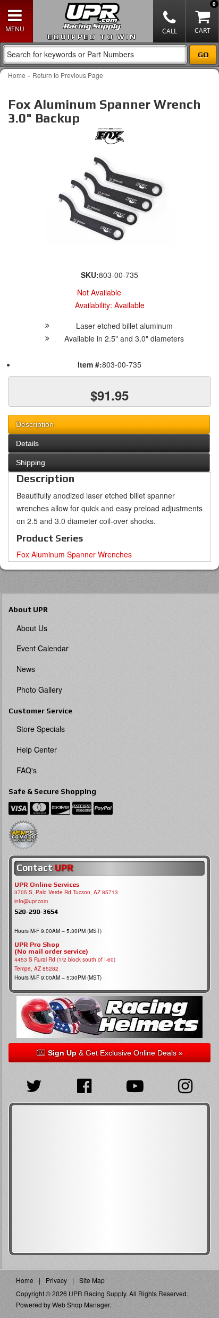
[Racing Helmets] (109, 1017)
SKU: (90, 274)
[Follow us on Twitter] (34, 1085)
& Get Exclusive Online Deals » (115, 1053)
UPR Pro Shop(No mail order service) (51, 948)
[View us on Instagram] (185, 1085)
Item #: (90, 364)
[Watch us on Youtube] (135, 1085)
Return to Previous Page (67, 75)
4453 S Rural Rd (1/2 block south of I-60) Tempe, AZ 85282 (64, 964)
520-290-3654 (36, 911)
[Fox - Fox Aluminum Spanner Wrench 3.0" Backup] (109, 139)
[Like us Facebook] (84, 1085)
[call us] (169, 21)
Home (17, 75)
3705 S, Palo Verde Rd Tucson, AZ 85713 (66, 892)
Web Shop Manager (81, 1304)
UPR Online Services (46, 884)
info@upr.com (31, 901)
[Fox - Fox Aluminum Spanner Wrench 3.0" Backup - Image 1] (109, 198)
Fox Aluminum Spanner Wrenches (74, 554)
